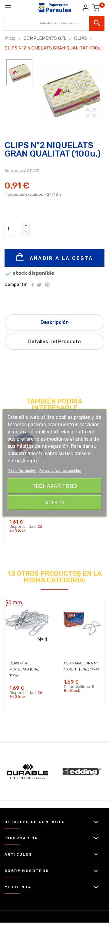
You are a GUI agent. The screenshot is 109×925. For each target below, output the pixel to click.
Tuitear (39, 284)
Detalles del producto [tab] (54, 341)
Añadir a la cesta (60, 258)
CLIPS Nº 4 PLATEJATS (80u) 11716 (24, 669)
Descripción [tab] (55, 322)
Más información (22, 470)
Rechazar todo (54, 486)
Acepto (54, 502)
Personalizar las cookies (60, 470)
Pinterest (47, 284)
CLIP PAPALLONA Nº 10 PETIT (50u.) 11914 (82, 666)
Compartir (32, 284)
